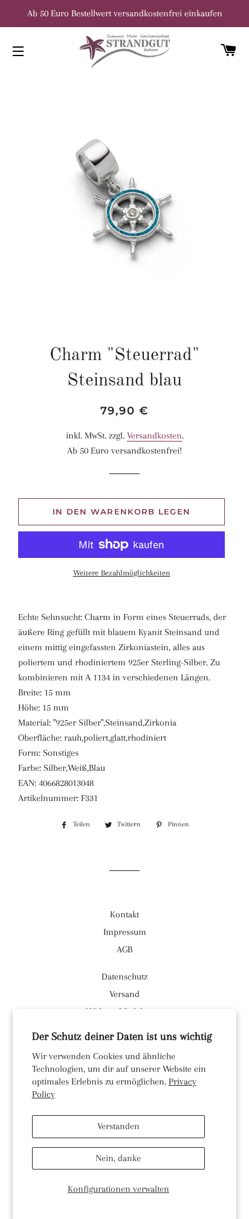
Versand (124, 994)
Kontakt (124, 914)
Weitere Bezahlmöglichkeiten (121, 572)
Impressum (124, 931)
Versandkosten (154, 435)
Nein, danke (118, 1158)
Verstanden (118, 1126)
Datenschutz (124, 976)
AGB (124, 949)
